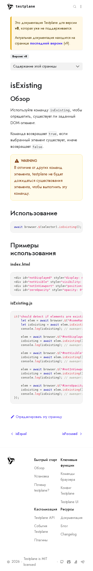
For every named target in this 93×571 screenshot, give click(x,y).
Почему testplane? (41, 487)
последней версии (46, 43)
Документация (71, 517)
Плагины (41, 540)
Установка (41, 476)
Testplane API (44, 517)
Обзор (39, 468)
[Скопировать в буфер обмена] (76, 227)
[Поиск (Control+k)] (74, 6)
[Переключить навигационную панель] (80, 6)
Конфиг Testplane (67, 490)
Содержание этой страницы (34, 66)
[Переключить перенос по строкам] (69, 227)
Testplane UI (69, 501)
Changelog (69, 534)
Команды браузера (68, 476)
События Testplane (41, 528)
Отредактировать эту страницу (39, 416)
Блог (64, 525)
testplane (25, 6)
